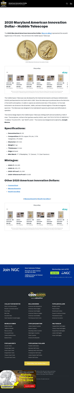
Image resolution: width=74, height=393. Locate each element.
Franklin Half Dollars (33, 345)
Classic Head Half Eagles (58, 328)
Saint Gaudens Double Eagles (12, 318)
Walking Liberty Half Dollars (35, 350)
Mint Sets (7, 313)
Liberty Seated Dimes (10, 335)
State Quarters (32, 335)
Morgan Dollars (56, 306)
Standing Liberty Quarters (35, 330)
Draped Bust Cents (9, 352)
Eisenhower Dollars (57, 311)
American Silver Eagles (34, 308)
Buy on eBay (46, 33)
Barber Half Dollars (33, 357)
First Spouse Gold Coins (34, 318)
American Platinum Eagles (35, 313)
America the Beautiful (33, 337)
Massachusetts (14, 188)
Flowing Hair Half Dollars (34, 352)
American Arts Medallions (35, 306)
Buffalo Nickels (8, 326)
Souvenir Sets (8, 315)
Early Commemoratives (11, 306)
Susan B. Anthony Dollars (59, 313)
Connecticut (13, 185)
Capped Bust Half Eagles (58, 326)
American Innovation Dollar (18, 3)
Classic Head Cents (10, 355)
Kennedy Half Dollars (33, 348)
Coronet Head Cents (10, 357)
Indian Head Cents (9, 350)
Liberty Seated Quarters (34, 326)
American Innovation (57, 318)
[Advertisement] (37, 15)
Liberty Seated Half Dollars (35, 355)
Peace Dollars (55, 308)
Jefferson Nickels (9, 328)
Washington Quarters (34, 333)
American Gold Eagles (34, 311)
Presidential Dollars (57, 315)
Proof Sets (7, 311)
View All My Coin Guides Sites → (37, 363)
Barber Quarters (32, 328)
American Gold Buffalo (34, 315)
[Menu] (71, 3)
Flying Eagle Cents (9, 348)
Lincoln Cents (8, 345)
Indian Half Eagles (57, 335)
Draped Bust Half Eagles (58, 330)
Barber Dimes (8, 337)
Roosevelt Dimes (9, 333)
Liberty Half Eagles (57, 333)
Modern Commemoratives (11, 308)
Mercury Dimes (8, 330)
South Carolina (14, 191)
